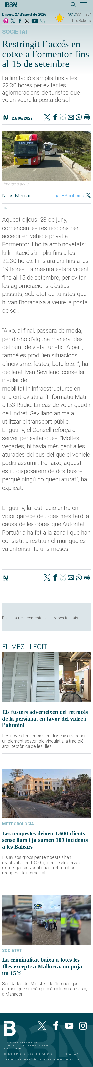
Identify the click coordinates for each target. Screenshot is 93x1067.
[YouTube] (34, 21)
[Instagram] (27, 21)
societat (15, 32)
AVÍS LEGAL (49, 1059)
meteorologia (18, 824)
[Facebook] (19, 21)
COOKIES (8, 1059)
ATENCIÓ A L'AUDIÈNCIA (28, 1059)
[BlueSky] (43, 21)
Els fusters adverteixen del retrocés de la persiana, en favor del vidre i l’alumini (45, 718)
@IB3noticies (70, 196)
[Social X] (12, 21)
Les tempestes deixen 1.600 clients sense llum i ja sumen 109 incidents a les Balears (45, 840)
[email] (70, 118)
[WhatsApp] (78, 118)
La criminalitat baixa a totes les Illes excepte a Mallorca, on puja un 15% (42, 966)
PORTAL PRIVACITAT (68, 1059)
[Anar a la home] (5, 21)
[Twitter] (47, 118)
